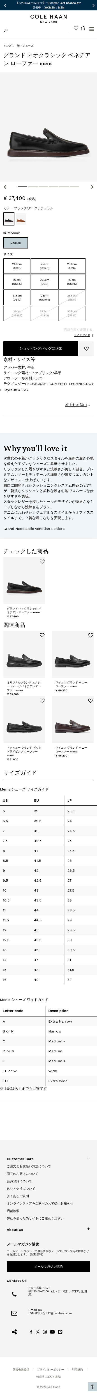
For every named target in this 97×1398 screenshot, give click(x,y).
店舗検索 (13, 1211)
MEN (61, 7)
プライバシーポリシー (50, 1369)
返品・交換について (21, 1188)
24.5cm (17, 266)
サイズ (8, 254)
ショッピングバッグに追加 (40, 348)
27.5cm (17, 297)
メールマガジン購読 (48, 1266)
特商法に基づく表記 (48, 1376)
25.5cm (72, 266)
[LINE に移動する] (60, 1331)
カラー (28, 208)
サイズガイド (82, 335)
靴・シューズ (25, 45)
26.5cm (44, 281)
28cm (44, 297)
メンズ (7, 45)
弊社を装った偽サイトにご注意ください (35, 1218)
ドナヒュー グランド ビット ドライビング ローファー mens (24, 751)
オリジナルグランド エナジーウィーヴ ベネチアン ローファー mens (24, 686)
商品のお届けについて (22, 1173)
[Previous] (5, 187)
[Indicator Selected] (22, 187)
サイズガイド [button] (20, 773)
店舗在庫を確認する (78, 329)
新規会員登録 (21, 1369)
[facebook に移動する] (31, 1331)
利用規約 (77, 1369)
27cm (72, 281)
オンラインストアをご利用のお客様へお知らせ (40, 1203)
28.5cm (72, 297)
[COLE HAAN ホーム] (48, 19)
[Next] (92, 187)
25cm (44, 266)
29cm (17, 313)
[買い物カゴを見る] (83, 29)
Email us (35, 1310)
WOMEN (49, 7)
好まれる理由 (76, 405)
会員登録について (19, 1181)
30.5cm (72, 313)
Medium (15, 242)
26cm (17, 281)
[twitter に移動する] (38, 1331)
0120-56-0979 (39, 1288)
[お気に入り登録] (86, 348)
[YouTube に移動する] (52, 1331)
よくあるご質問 (18, 1196)
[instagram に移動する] (45, 1331)
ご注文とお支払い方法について (29, 1166)
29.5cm (44, 313)
